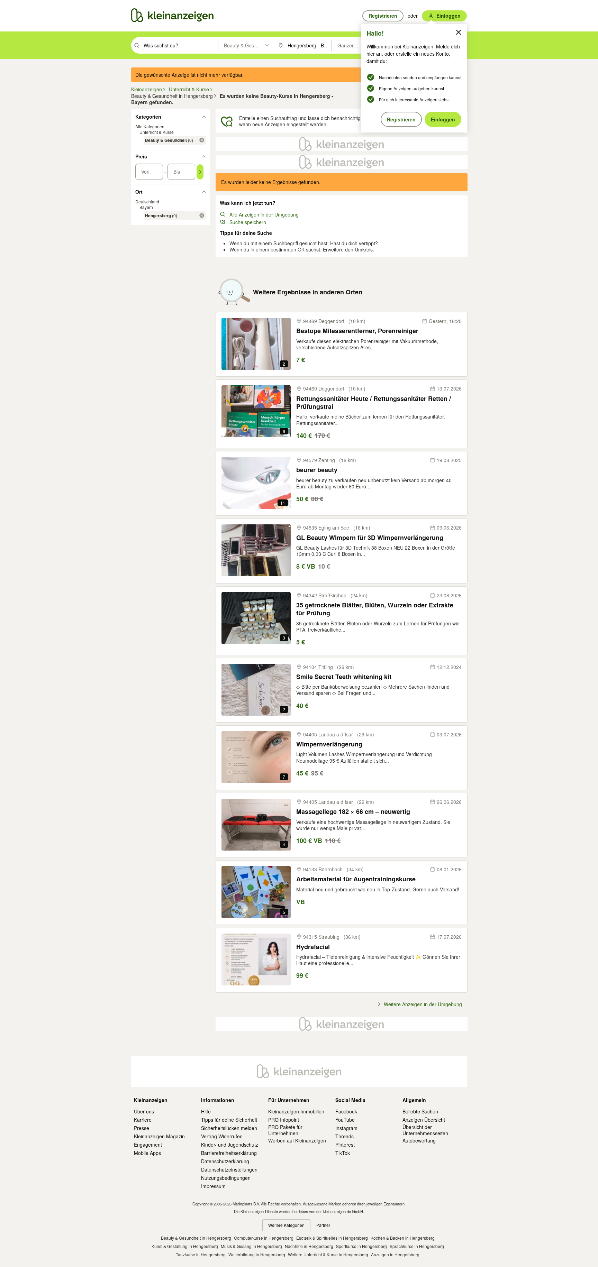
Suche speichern (247, 222)
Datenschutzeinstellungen (229, 1169)
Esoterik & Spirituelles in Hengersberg (332, 1238)
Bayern (146, 207)
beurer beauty (316, 470)
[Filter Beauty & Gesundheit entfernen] (202, 140)
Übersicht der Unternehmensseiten (425, 1130)
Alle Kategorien (149, 126)
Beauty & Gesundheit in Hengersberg (196, 1238)
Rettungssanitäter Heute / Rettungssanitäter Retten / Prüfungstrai (373, 403)
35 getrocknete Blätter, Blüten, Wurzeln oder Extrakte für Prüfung (374, 609)
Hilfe (206, 1111)
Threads (344, 1136)
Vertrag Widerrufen (222, 1136)
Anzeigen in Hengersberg (395, 1254)
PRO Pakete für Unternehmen (285, 1130)
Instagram (346, 1127)
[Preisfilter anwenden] (200, 172)
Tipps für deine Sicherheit (229, 1119)
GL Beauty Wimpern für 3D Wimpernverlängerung (369, 538)
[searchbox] (180, 45)
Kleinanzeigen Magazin (159, 1136)
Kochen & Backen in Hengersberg (403, 1238)
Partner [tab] (323, 1225)
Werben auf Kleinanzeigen (297, 1140)
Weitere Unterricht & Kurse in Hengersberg (328, 1254)
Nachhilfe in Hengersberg (309, 1246)
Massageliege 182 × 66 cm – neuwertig (353, 812)
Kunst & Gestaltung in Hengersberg (185, 1246)
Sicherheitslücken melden (229, 1127)
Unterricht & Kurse (156, 132)
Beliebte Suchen (420, 1111)
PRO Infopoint (283, 1119)
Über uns (144, 1111)
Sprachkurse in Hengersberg (417, 1246)
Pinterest (345, 1144)
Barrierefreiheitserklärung (229, 1152)
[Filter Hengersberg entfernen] (202, 215)
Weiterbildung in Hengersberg (256, 1254)
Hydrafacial (313, 947)
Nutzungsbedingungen (226, 1177)
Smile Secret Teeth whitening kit (343, 677)
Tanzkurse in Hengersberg (201, 1254)
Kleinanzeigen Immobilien (296, 1111)
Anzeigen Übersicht (423, 1119)
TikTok (342, 1152)
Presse (141, 1127)
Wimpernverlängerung (329, 744)
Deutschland (147, 201)
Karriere (143, 1119)
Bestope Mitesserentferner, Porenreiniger (357, 331)
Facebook (346, 1111)
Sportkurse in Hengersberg (361, 1246)
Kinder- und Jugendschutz (229, 1144)
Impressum (213, 1186)
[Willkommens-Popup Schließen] (458, 32)
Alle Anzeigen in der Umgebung (264, 214)
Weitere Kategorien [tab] (286, 1225)
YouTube (345, 1119)
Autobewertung (419, 1140)
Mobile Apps (147, 1152)
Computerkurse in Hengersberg (263, 1238)
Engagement (148, 1144)
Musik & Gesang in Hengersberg (251, 1246)
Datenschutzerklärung (225, 1161)
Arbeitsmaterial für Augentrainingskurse (356, 879)
